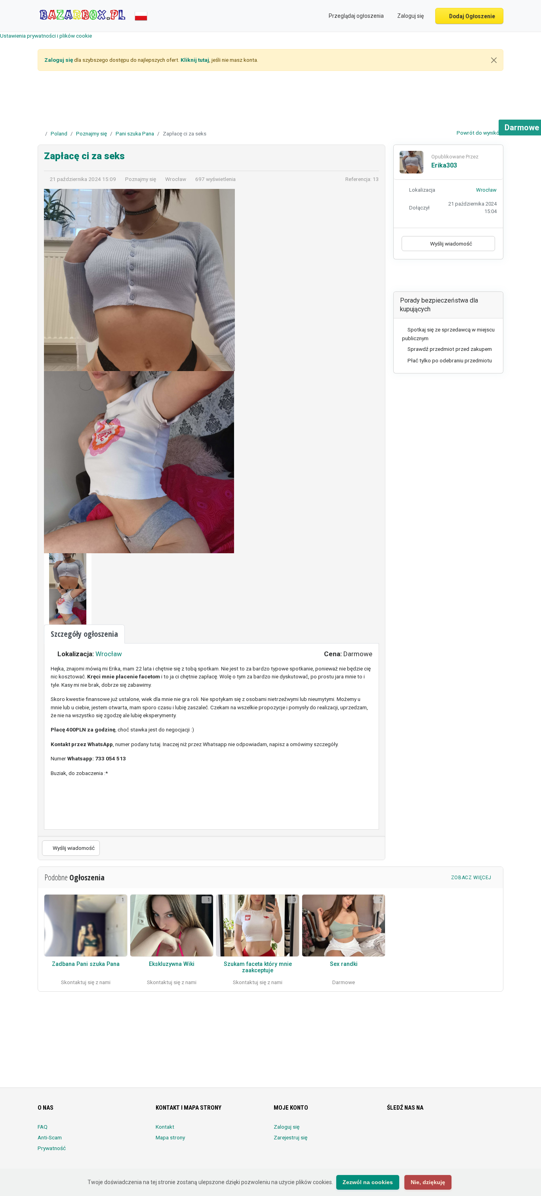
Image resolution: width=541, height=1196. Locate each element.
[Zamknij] (494, 60)
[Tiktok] (447, 1131)
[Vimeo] (469, 1131)
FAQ (43, 1127)
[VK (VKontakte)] (481, 1131)
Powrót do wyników (479, 133)
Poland (59, 133)
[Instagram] (414, 1131)
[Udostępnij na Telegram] (476, 277)
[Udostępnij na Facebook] (432, 277)
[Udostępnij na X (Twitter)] (443, 277)
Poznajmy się (91, 133)
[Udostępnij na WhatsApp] (465, 277)
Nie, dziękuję (428, 1182)
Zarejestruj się (290, 1137)
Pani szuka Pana (135, 133)
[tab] (84, 634)
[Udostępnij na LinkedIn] (454, 277)
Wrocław (108, 654)
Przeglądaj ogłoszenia (356, 16)
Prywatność (52, 1148)
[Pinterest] (436, 1131)
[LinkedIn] (425, 1131)
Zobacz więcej (472, 877)
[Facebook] (392, 1131)
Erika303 (444, 165)
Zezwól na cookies (368, 1182)
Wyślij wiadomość (73, 848)
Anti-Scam (50, 1137)
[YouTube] (458, 1131)
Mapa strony (170, 1137)
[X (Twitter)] (403, 1131)
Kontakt (165, 1127)
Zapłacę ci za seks (84, 156)
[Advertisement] (270, 101)
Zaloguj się (286, 1127)
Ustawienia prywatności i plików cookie (46, 35)
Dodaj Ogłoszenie (471, 16)
